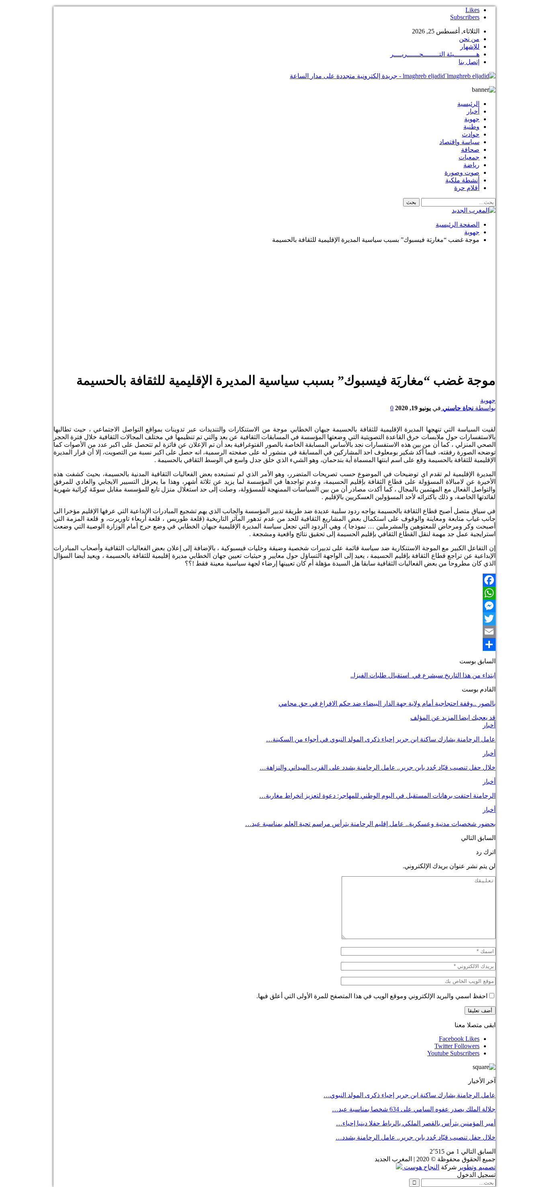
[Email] (274, 631)
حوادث (470, 134)
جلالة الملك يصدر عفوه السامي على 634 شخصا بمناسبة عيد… (414, 1109)
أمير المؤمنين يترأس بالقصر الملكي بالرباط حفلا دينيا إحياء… (416, 1123)
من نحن (469, 38)
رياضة (471, 164)
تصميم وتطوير (477, 1167)
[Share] (274, 644)
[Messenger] (274, 605)
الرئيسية (468, 103)
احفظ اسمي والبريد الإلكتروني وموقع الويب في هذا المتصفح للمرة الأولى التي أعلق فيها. (372, 996)
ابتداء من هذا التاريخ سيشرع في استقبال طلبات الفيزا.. (423, 675)
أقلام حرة (466, 187)
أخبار (473, 111)
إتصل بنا (469, 61)
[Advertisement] (274, 306)
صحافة (470, 149)
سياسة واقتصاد (459, 141)
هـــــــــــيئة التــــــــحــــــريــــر (434, 54)
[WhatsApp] (274, 592)
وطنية (471, 126)
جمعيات (469, 157)
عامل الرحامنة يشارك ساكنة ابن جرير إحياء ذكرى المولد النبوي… (410, 1095)
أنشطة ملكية (462, 180)
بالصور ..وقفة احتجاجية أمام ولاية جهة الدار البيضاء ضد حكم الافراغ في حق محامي (387, 703)
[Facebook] (274, 580)
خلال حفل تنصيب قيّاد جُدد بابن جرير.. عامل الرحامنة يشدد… (416, 1137)
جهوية (471, 119)
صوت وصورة (462, 172)
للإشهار (469, 46)
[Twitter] (274, 618)
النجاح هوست (420, 1167)
